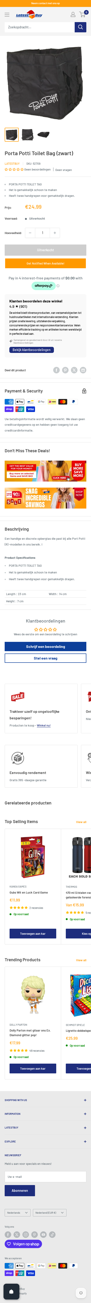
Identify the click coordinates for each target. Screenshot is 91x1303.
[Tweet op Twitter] (74, 370)
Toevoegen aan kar (33, 933)
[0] (82, 14)
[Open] (11, 1292)
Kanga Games (18, 886)
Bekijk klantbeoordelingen (32, 350)
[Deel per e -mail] (83, 370)
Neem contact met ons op (45, 3)
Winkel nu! (44, 725)
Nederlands (13, 1212)
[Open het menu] (7, 15)
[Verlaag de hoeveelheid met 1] (30, 233)
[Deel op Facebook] (56, 370)
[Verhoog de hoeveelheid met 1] (55, 233)
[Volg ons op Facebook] (8, 1234)
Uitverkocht (45, 250)
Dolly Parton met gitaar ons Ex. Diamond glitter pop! (30, 1032)
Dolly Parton (18, 1024)
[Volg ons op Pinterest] (34, 1234)
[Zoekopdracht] (80, 27)
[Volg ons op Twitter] (17, 1234)
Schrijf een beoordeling (45, 646)
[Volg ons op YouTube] (43, 1234)
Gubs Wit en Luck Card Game (29, 892)
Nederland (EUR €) (45, 1212)
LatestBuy (12, 163)
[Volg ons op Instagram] (25, 1234)
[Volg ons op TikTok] (52, 1234)
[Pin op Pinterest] (65, 370)
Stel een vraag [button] (45, 658)
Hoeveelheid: (13, 233)
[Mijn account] (73, 14)
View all (81, 822)
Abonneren (20, 1190)
